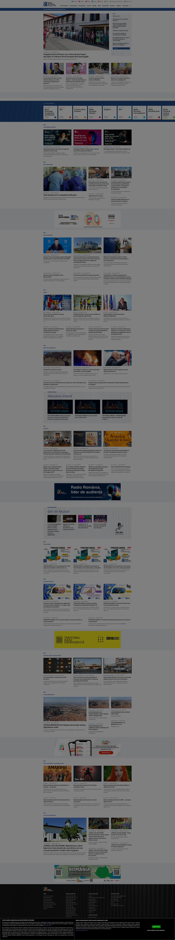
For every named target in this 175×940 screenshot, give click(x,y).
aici (47, 932)
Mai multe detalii (47, 925)
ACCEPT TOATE (156, 926)
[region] (87, 929)
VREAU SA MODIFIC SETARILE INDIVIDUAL (156, 930)
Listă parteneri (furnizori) (82, 930)
